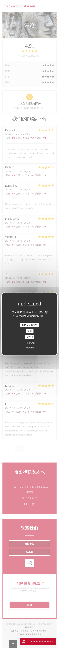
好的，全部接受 (29, 325)
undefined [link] (30, 347)
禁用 (29, 331)
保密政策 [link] (30, 343)
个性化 (29, 337)
